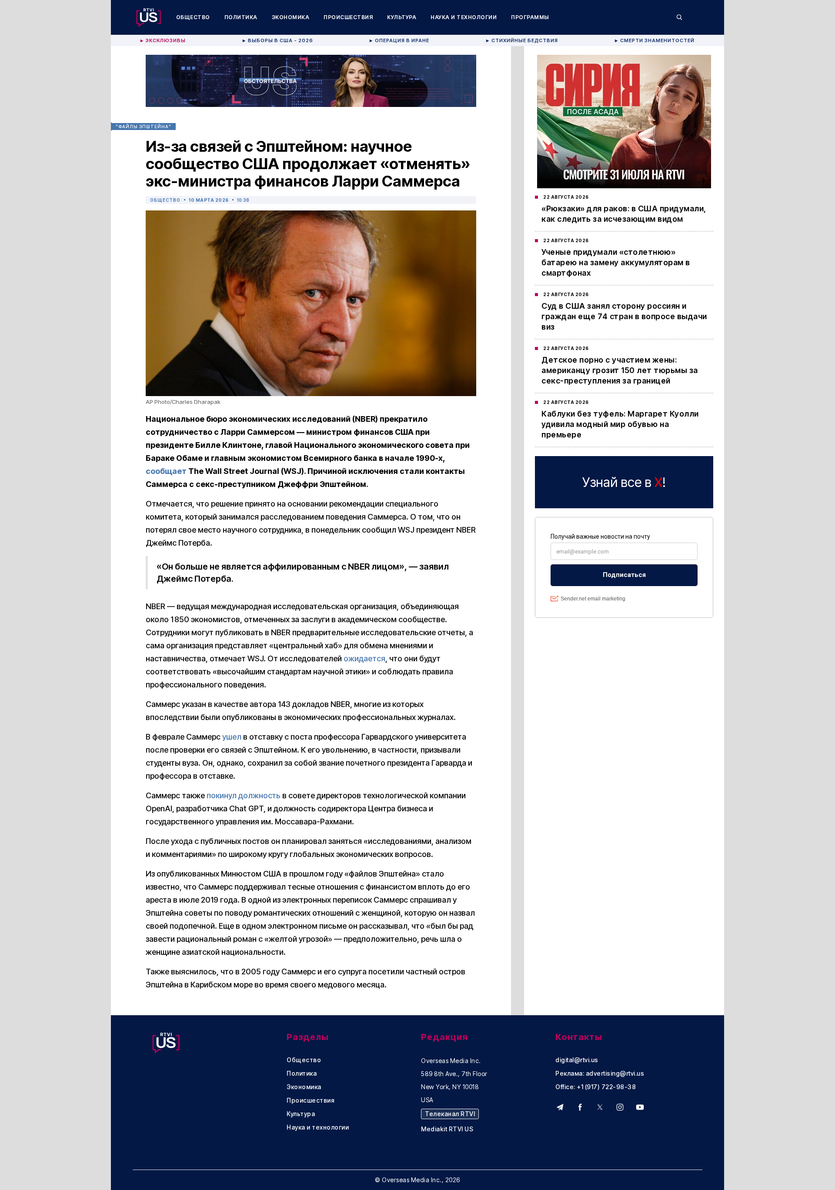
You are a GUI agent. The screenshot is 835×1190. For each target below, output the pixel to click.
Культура (401, 17)
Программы (530, 17)
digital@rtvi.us (576, 1060)
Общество (193, 17)
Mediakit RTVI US (447, 1129)
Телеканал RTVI (450, 1113)
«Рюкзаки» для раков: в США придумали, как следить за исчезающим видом (623, 213)
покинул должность (244, 795)
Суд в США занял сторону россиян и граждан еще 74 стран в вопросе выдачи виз (624, 316)
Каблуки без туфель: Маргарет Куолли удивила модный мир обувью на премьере (620, 424)
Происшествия (348, 17)
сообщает (166, 471)
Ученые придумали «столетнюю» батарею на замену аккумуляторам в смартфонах (615, 262)
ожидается (364, 658)
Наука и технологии (464, 17)
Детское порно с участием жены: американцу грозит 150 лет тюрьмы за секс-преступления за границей (619, 370)
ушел (231, 736)
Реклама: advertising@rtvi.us (599, 1073)
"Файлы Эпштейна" (143, 126)
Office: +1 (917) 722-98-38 (595, 1086)
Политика (240, 17)
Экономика (291, 17)
